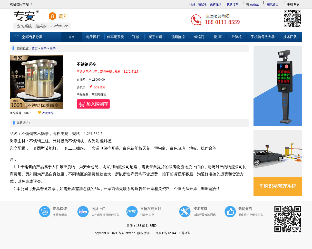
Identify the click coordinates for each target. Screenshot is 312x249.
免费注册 (216, 4)
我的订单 (232, 4)
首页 (35, 48)
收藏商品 (47, 113)
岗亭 (44, 48)
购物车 (254, 5)
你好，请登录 (198, 4)
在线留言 (273, 4)
